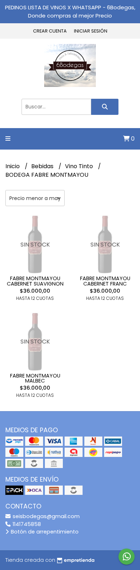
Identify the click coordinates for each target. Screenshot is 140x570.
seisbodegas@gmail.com (45, 516)
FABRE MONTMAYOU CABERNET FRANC (105, 281)
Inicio (13, 166)
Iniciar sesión (90, 31)
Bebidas (43, 166)
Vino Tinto (79, 166)
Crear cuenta (50, 31)
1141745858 (26, 524)
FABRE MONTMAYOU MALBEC (35, 378)
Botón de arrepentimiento (44, 531)
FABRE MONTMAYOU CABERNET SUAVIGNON (35, 281)
